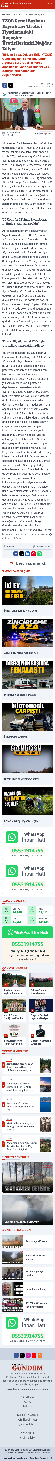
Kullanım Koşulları (27, 1414)
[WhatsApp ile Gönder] (39, 553)
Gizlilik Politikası (27, 1419)
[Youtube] (34, 1355)
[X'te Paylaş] (10, 85)
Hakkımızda (27, 1396)
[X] (22, 1355)
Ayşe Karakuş (13, 133)
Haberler (6, 14)
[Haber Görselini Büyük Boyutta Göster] (27, 114)
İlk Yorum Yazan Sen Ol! (30, 563)
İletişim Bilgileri (27, 1437)
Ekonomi (17, 14)
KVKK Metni (27, 1432)
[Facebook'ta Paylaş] (4, 85)
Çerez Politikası (28, 1424)
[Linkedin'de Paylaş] (27, 553)
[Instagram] (28, 1355)
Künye (27, 1401)
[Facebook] (16, 1355)
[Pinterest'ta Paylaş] (33, 553)
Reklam (27, 1406)
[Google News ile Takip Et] (46, 133)
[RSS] (40, 1355)
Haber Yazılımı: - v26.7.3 (27, 1458)
